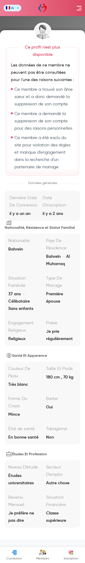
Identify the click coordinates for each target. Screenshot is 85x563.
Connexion (14, 558)
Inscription (71, 558)
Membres (42, 558)
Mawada (42, 8)
